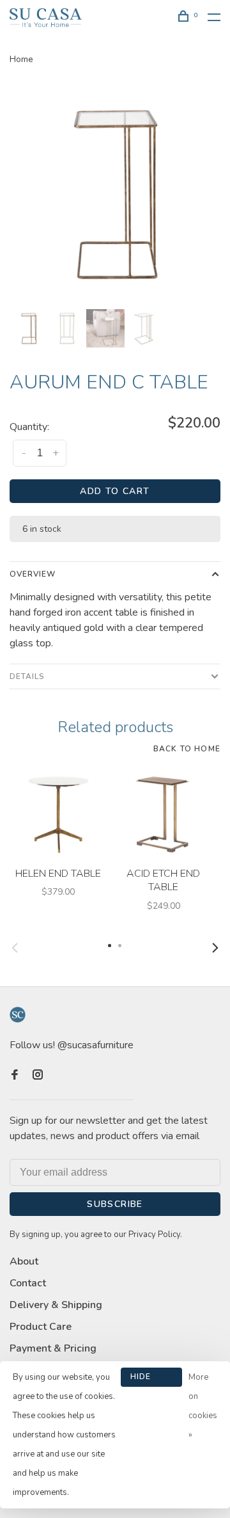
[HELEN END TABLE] (58, 812)
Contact (28, 1283)
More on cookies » (202, 1406)
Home (21, 59)
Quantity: (29, 427)
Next (215, 947)
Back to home (186, 749)
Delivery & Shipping (56, 1305)
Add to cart (115, 491)
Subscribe (115, 1204)
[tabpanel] (115, 194)
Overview (33, 574)
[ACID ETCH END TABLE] (163, 812)
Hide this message (151, 1379)
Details (27, 676)
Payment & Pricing (53, 1348)
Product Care (41, 1327)
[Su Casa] (18, 1015)
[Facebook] (15, 1076)
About (24, 1261)
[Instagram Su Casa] (38, 1076)
